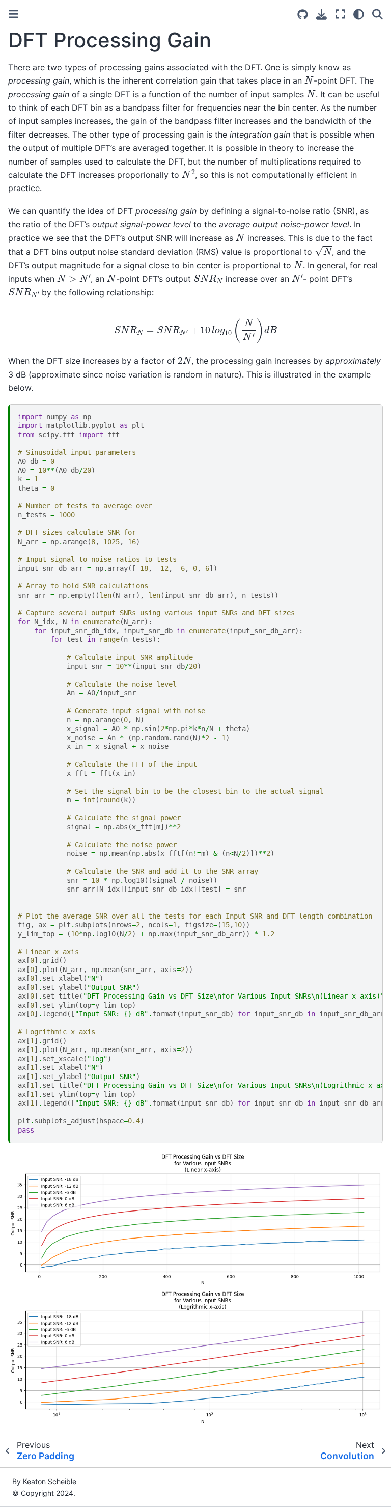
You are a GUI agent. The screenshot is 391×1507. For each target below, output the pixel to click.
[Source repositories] (302, 14)
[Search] (377, 14)
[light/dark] (358, 14)
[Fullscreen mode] (340, 14)
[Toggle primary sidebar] (13, 14)
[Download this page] (321, 14)
